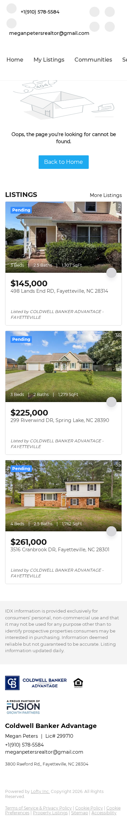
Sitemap (79, 812)
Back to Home (63, 162)
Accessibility (104, 812)
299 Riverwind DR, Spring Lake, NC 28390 (59, 420)
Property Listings (50, 812)
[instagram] (94, 27)
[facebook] (94, 12)
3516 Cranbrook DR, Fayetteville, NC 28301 (59, 550)
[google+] (110, 27)
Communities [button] (93, 60)
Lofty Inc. (40, 791)
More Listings (106, 195)
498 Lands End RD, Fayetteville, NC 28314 (59, 291)
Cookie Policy (89, 808)
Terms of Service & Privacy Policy (38, 808)
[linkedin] (110, 12)
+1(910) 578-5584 (24, 745)
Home (14, 60)
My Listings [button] (49, 60)
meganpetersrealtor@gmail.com (44, 752)
